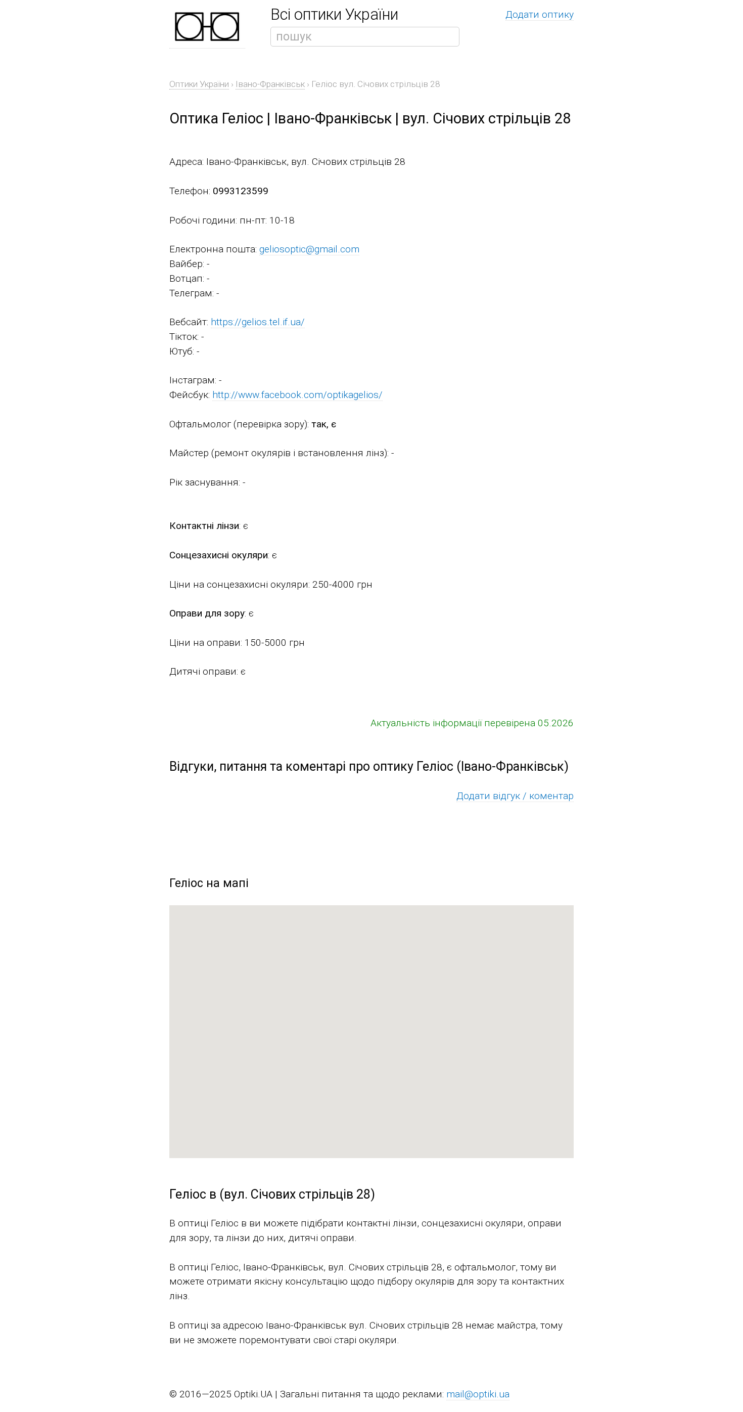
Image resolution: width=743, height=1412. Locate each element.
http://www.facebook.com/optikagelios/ (297, 395)
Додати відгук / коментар (515, 796)
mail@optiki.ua (477, 1394)
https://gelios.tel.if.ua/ (258, 322)
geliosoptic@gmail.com (309, 249)
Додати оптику (539, 14)
